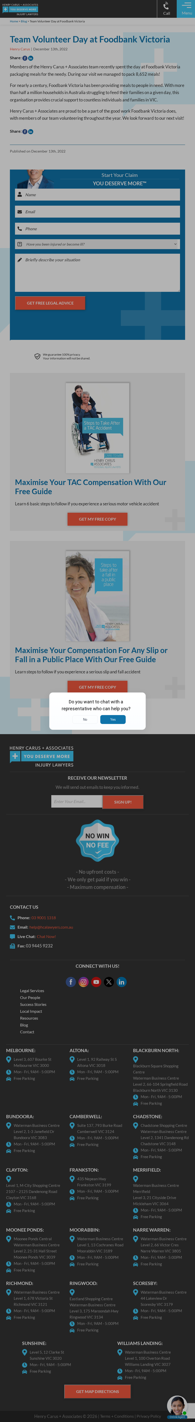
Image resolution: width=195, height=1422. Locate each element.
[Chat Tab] (97, 711)
